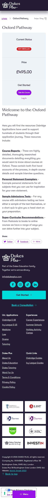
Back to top (11, 474)
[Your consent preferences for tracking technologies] (4, 493)
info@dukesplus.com (12, 277)
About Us (6, 358)
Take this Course (24, 92)
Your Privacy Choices (21, 490)
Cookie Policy (8, 387)
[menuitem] (12, 320)
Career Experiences (35, 320)
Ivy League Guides (34, 363)
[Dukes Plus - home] (11, 5)
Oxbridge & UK (9, 320)
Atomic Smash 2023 (18, 471)
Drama (5, 339)
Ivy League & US (9, 325)
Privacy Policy (8, 382)
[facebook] (13, 284)
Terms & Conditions (11, 377)
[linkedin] (35, 284)
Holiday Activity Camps (33, 331)
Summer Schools (34, 325)
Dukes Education (10, 363)
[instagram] (20, 284)
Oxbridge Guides (34, 358)
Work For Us (8, 372)
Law (4, 334)
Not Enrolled (24, 49)
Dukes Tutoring (9, 368)
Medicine (6, 329)
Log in (24, 98)
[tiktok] (28, 284)
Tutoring (6, 344)
